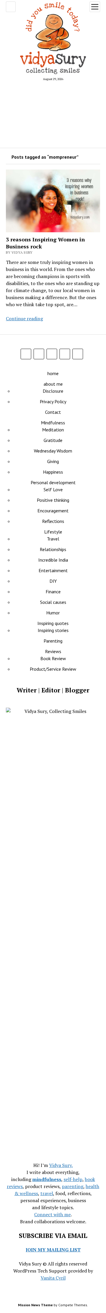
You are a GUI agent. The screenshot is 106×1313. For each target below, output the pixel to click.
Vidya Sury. (61, 1165)
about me (53, 384)
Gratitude (53, 440)
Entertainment (53, 570)
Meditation (53, 430)
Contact (53, 412)
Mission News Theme (35, 1305)
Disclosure (53, 391)
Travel (53, 539)
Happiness (53, 472)
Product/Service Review (53, 669)
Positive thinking (53, 500)
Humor (53, 613)
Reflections (53, 521)
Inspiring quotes (53, 623)
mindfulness (46, 1179)
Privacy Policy (53, 401)
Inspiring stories (53, 630)
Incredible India (53, 560)
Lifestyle (53, 532)
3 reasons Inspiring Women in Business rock (45, 243)
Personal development (53, 482)
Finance (53, 591)
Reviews (53, 651)
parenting (72, 1186)
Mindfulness (53, 423)
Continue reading (24, 318)
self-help (73, 1179)
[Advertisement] (53, 114)
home (53, 373)
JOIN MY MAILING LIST (53, 1249)
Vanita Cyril (53, 1278)
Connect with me (52, 1214)
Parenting (53, 641)
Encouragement (53, 511)
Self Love (53, 489)
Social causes (53, 602)
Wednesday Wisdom (53, 451)
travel (46, 1193)
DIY (53, 581)
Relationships (53, 549)
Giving (53, 461)
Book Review (53, 658)
